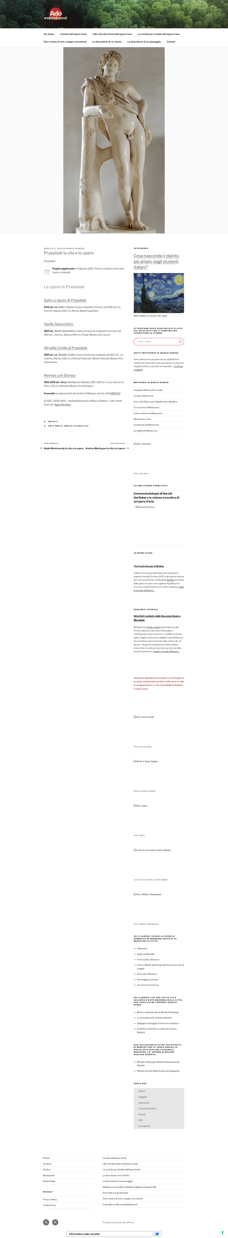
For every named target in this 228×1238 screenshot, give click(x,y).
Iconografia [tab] (144, 1126)
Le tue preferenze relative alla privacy (128, 1234)
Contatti (171, 41)
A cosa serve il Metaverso (146, 407)
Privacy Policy (50, 1199)
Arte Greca (55, 426)
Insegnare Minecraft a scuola (148, 390)
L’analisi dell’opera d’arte (73, 34)
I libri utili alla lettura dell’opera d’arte (112, 34)
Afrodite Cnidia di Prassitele (65, 348)
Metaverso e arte (142, 419)
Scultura (47, 1163)
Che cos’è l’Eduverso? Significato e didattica (155, 401)
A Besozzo (142, 948)
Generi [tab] (142, 1091)
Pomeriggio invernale (147, 979)
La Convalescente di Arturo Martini (154, 1017)
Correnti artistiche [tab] (147, 1108)
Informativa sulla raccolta (84, 1234)
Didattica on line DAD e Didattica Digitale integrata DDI (129, 1187)
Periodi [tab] (142, 1114)
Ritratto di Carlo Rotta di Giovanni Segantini (158, 1071)
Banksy (170, 579)
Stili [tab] (140, 1120)
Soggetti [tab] (143, 1097)
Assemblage (49, 1181)
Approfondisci (62, 404)
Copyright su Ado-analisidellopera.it (120, 1204)
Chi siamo (49, 34)
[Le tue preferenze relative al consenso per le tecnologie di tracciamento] (223, 1233)
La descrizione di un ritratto (107, 41)
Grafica (46, 1169)
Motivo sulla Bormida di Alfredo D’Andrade (158, 1012)
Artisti (53, 421)
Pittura (46, 1158)
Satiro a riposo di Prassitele (65, 300)
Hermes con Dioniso (60, 375)
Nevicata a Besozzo (147, 974)
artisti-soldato (153, 627)
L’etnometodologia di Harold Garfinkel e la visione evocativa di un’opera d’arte (156, 497)
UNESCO (115, 393)
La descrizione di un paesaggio (144, 41)
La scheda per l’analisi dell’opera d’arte (159, 34)
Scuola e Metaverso (144, 395)
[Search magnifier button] (180, 341)
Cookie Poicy (49, 1205)
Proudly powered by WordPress (118, 1222)
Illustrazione (49, 1175)
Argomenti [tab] (144, 1102)
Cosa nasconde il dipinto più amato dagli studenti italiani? (156, 261)
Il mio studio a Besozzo (148, 959)
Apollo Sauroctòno (58, 324)
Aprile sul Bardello (146, 954)
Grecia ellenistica (76, 426)
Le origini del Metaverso (145, 430)
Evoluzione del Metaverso (146, 424)
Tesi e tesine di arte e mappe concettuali (65, 41)
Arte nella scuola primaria (115, 1192)
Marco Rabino (75, 248)
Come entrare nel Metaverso (148, 413)
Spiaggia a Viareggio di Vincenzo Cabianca (158, 1023)
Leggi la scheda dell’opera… (166, 651)
